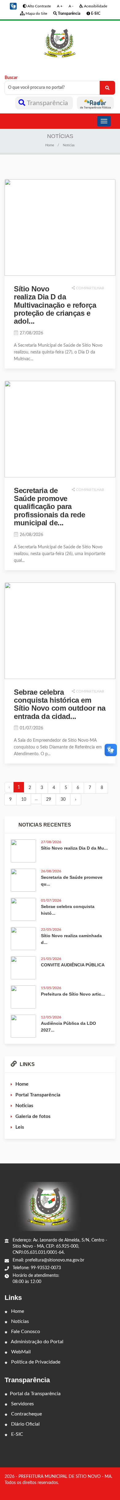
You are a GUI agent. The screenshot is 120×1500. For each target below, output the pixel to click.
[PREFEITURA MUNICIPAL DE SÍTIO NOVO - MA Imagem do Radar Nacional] (95, 103)
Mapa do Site (36, 13)
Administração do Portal (36, 1341)
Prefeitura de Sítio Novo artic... (73, 994)
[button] (13, 6)
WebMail (20, 1351)
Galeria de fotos (32, 1116)
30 (63, 799)
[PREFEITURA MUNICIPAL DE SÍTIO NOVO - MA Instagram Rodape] (113, 1489)
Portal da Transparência (35, 1393)
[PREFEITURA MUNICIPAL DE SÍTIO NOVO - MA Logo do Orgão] (60, 43)
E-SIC (16, 1434)
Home (49, 145)
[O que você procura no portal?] (107, 88)
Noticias (24, 1105)
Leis (19, 1127)
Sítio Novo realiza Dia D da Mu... (74, 848)
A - (71, 6)
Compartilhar (89, 288)
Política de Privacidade (35, 1362)
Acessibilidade (95, 6)
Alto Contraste (38, 6)
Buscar (11, 78)
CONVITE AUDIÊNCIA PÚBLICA (73, 964)
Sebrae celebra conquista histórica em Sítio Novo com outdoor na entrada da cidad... (60, 704)
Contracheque (26, 1413)
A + (59, 6)
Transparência (47, 103)
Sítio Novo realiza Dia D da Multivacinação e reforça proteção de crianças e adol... (55, 305)
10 (23, 799)
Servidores (22, 1403)
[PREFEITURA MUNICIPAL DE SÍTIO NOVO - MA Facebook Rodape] (104, 1489)
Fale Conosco (25, 1331)
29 (48, 799)
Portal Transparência (37, 1094)
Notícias (19, 1321)
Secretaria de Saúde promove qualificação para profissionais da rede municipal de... (49, 506)
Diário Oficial (25, 1424)
